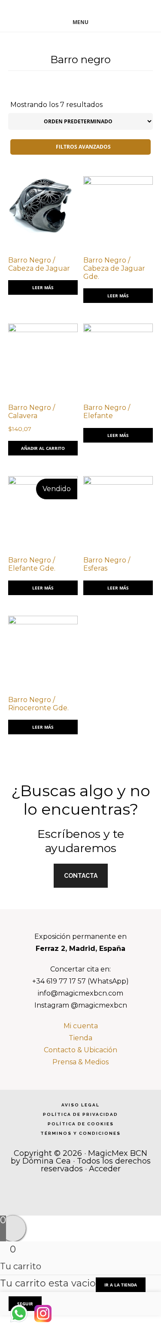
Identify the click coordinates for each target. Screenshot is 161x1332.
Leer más (43, 287)
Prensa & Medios (80, 1062)
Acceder (105, 1168)
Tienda (80, 1038)
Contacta (80, 875)
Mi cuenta (81, 1026)
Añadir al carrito (43, 448)
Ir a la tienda (120, 1285)
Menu (80, 22)
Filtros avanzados (83, 146)
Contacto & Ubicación (80, 1050)
